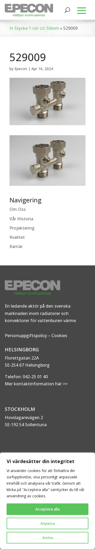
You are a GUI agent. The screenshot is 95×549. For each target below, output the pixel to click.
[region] (47, 501)
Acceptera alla (47, 509)
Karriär (16, 246)
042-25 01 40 (35, 377)
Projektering (22, 228)
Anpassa (47, 523)
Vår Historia (21, 219)
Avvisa (47, 537)
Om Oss (18, 209)
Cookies (59, 335)
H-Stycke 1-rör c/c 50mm (34, 28)
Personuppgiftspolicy (26, 335)
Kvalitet (17, 237)
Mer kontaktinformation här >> (36, 384)
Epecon (21, 68)
